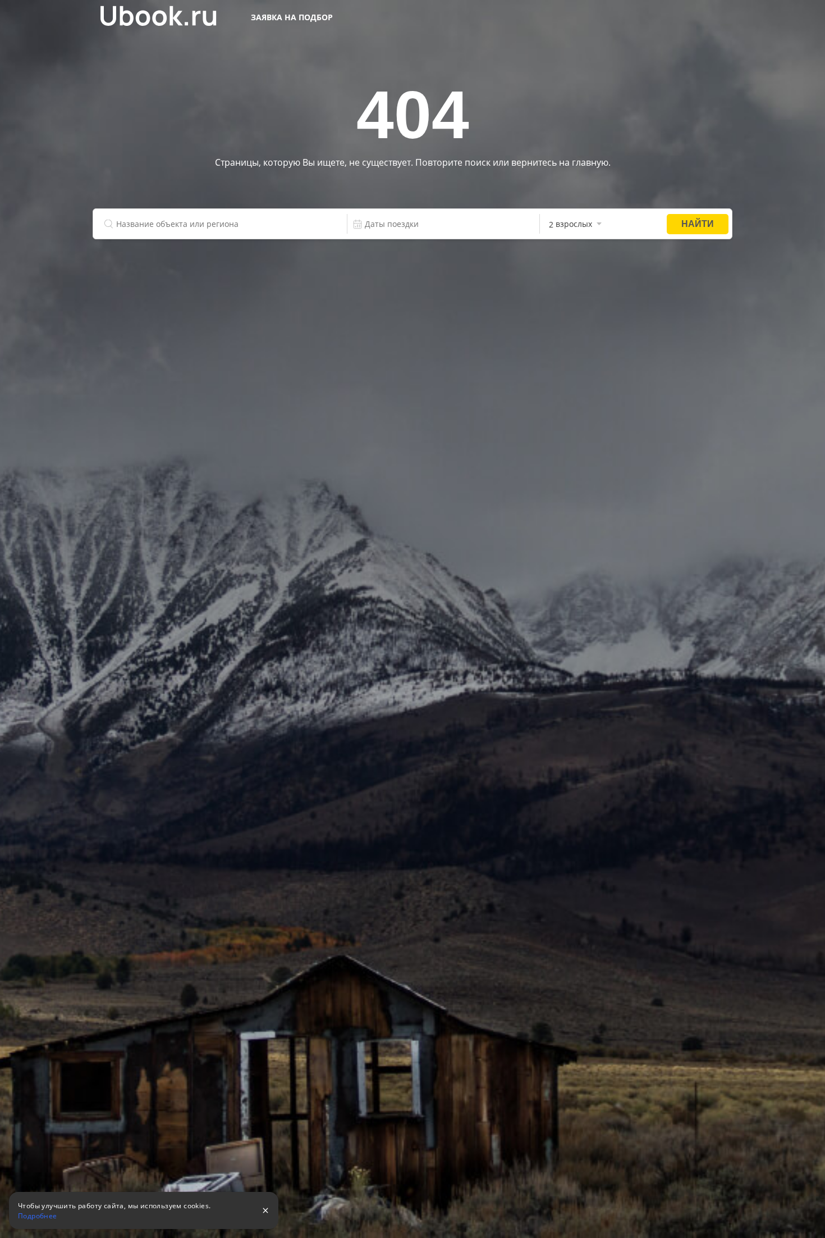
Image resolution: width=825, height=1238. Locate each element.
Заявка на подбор (292, 17)
